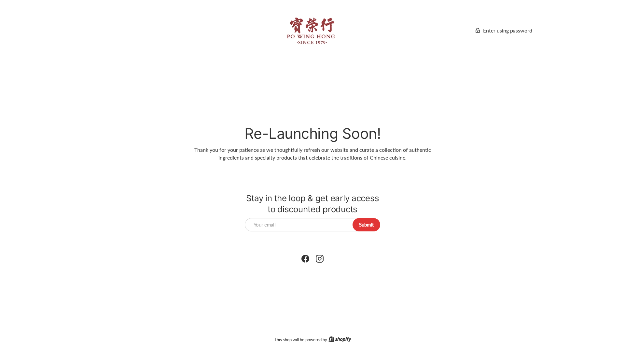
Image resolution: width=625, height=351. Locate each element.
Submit (366, 225)
